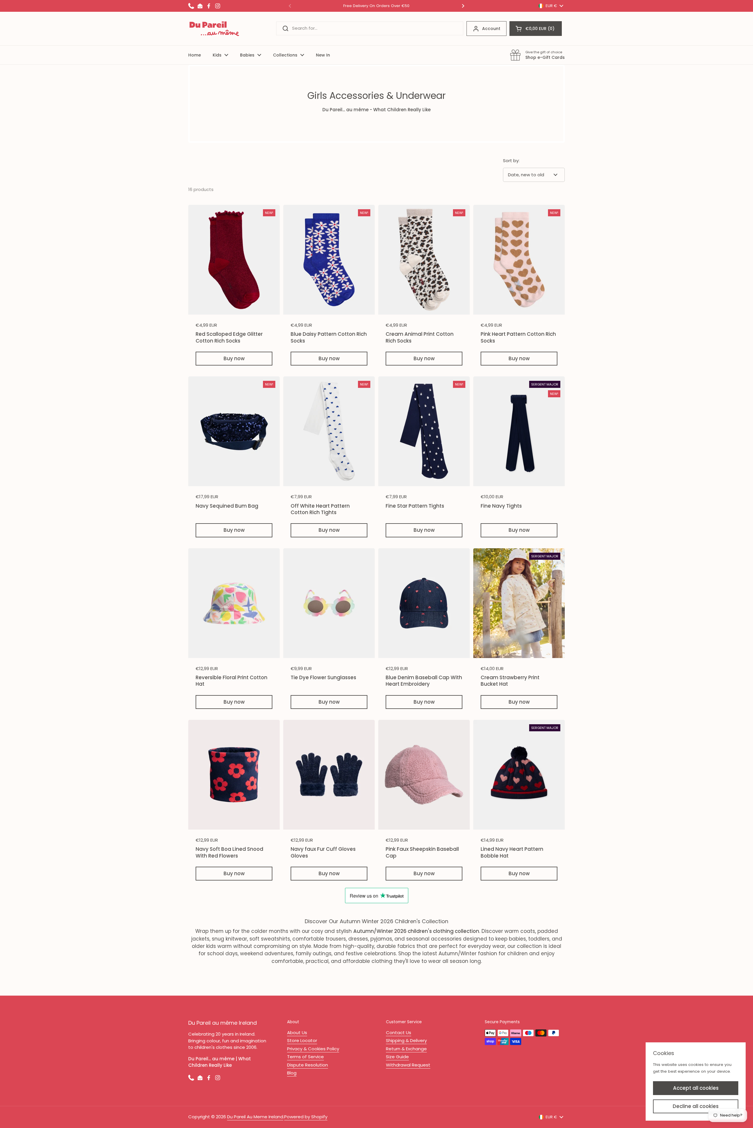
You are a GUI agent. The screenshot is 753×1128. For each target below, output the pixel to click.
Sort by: (511, 160)
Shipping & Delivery (406, 1040)
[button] (535, 28)
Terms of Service (305, 1057)
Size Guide (397, 1057)
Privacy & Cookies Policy (313, 1049)
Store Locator (302, 1040)
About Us (297, 1032)
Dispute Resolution (307, 1065)
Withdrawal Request (408, 1065)
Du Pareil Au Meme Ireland (255, 1117)
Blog (291, 1073)
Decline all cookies (696, 1106)
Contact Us (398, 1032)
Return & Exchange (406, 1049)
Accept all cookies (696, 1088)
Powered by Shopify (305, 1117)
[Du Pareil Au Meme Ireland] (214, 28)
